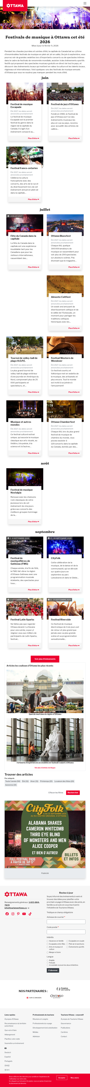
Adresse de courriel (55, 917)
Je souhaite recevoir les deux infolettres (63, 965)
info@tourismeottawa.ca (16, 908)
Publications (65, 1028)
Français (52, 963)
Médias (35, 1032)
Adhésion (36, 1036)
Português (8, 1061)
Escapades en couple (76, 941)
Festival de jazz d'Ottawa (65, 104)
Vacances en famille (56, 941)
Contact (64, 1036)
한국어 (7, 1070)
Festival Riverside (61, 619)
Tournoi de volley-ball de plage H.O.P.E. (24, 359)
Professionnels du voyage (42, 1023)
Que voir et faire (11, 1030)
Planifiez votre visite (12, 1039)
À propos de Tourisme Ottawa (72, 1019)
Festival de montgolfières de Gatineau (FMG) (20, 561)
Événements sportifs (76, 947)
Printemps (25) (46, 781)
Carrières (64, 1032)
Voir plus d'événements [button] (45, 659)
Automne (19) (10, 785)
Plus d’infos (32, 138)
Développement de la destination (45, 1028)
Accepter (61, 1078)
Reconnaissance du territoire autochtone (15, 1024)
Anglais (51, 960)
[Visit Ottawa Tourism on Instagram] (13, 914)
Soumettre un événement (14, 1043)
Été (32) (25, 781)
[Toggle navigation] (84, 3)
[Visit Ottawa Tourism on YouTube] (24, 914)
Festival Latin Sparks (22, 619)
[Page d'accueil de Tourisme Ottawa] (15, 5)
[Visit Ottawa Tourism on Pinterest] (18, 914)
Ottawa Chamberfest (63, 422)
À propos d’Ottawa (12, 1019)
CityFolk (55, 558)
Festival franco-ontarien (24, 168)
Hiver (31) (34, 781)
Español (8, 1057)
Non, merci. (75, 1078)
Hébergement (10, 1035)
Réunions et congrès (40, 1019)
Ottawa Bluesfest (61, 236)
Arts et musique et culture (56, 948)
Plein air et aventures (76, 944)
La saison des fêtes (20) (64, 781)
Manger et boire (55, 952)
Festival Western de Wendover (62, 359)
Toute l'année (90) (12, 781)
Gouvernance (66, 1023)
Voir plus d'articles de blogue (45, 768)
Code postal (52, 927)
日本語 (7, 1065)
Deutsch (8, 1052)
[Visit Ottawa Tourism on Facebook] (7, 914)
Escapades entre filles (57, 944)
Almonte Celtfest (61, 297)
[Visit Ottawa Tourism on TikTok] (30, 914)
